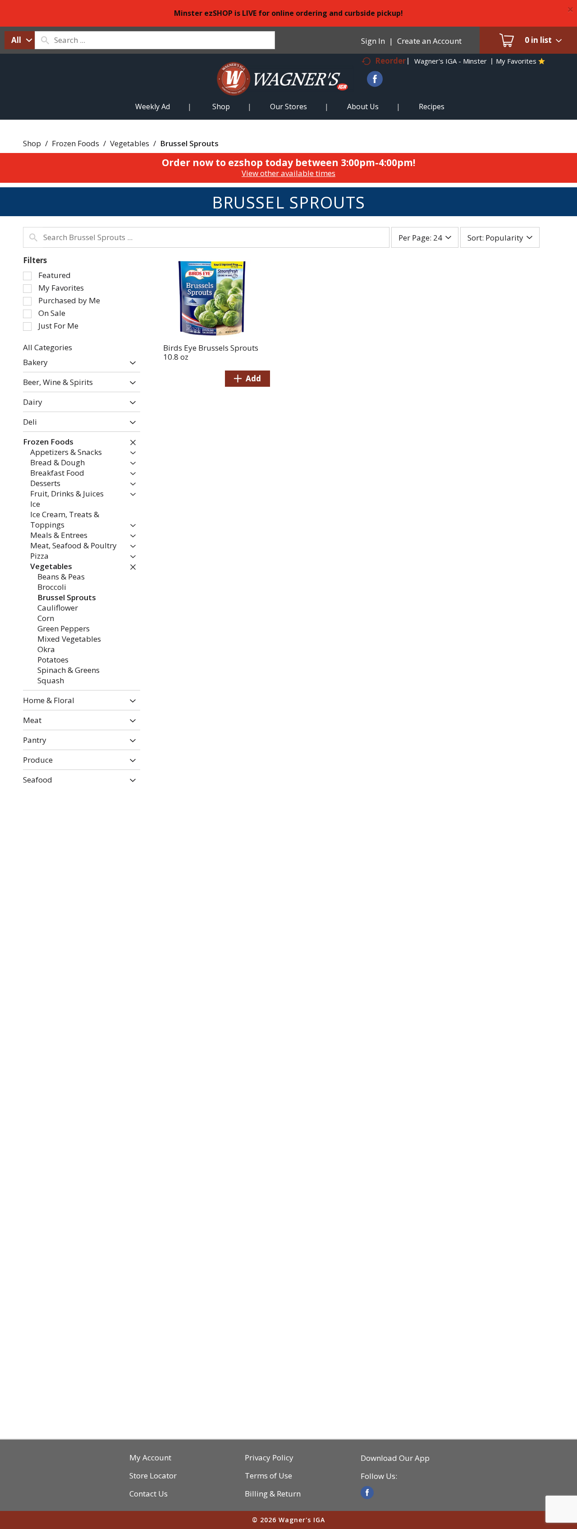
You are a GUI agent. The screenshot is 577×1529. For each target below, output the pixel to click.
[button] (130, 363)
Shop (32, 143)
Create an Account (429, 41)
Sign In (373, 41)
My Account (150, 1457)
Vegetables (129, 143)
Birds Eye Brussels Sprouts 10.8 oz (210, 352)
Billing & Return (273, 1493)
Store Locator (153, 1475)
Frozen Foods (75, 143)
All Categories (47, 347)
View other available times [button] (288, 173)
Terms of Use (268, 1475)
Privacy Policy (269, 1457)
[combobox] (20, 40)
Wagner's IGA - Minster (450, 60)
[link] (367, 1492)
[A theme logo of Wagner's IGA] (275, 89)
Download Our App (395, 1458)
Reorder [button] (390, 61)
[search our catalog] (45, 40)
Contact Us (148, 1493)
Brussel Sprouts (189, 143)
